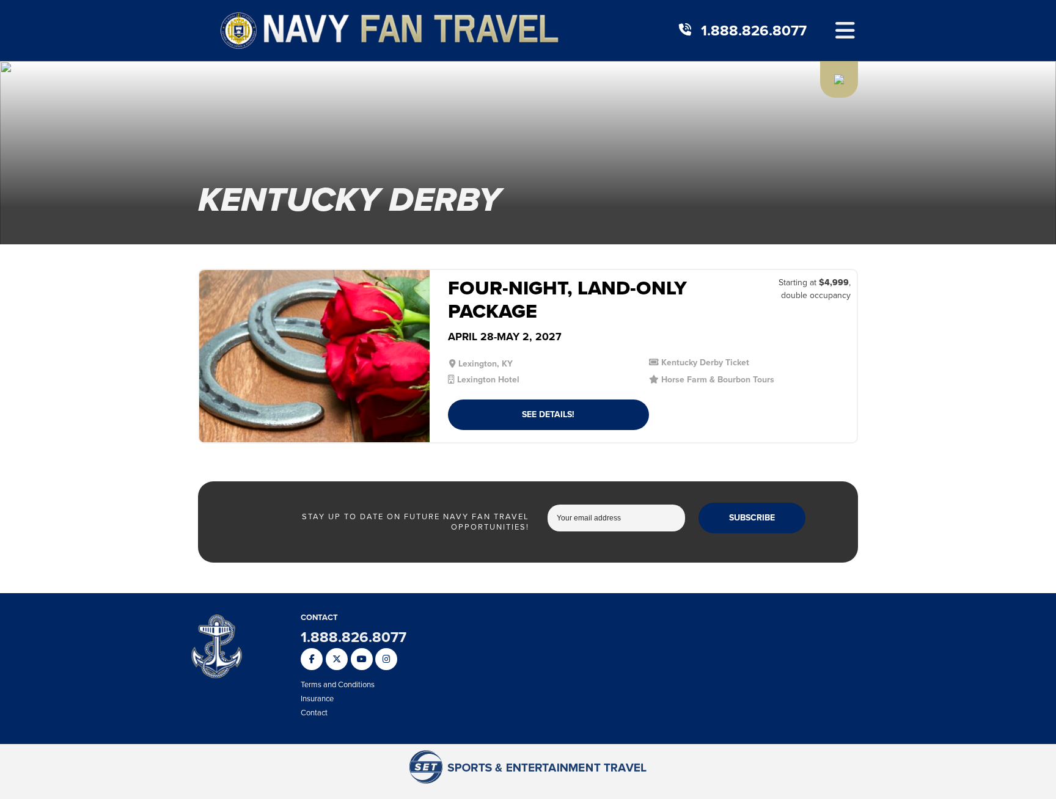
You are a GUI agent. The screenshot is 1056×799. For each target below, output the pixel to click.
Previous (213, 361)
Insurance (317, 698)
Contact (314, 712)
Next (416, 361)
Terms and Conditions (338, 684)
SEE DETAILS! (548, 414)
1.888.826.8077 (754, 31)
